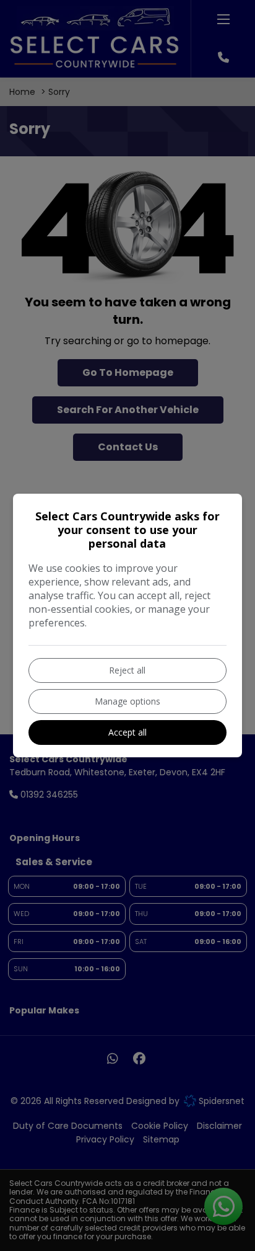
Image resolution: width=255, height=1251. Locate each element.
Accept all (127, 732)
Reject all (127, 670)
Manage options (127, 701)
